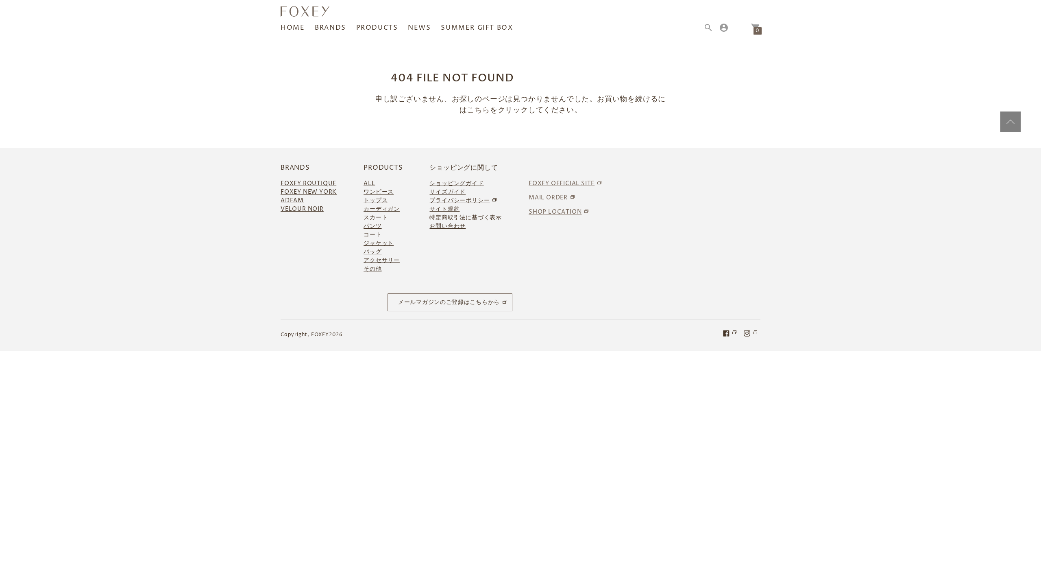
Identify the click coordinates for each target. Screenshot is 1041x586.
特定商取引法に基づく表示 (465, 217)
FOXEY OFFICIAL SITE (562, 183)
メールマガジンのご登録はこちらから (449, 302)
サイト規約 (444, 209)
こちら (478, 110)
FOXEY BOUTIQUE (308, 183)
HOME (293, 27)
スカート (376, 217)
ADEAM (292, 200)
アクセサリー (382, 260)
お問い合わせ (447, 226)
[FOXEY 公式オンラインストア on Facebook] (730, 332)
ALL (369, 183)
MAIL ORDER (548, 197)
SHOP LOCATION (555, 212)
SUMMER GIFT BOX (477, 27)
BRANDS (330, 27)
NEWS (419, 27)
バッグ (372, 252)
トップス (376, 200)
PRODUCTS (377, 27)
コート (372, 234)
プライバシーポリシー (459, 200)
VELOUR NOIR (302, 209)
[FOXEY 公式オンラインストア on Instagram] (751, 332)
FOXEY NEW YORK (309, 192)
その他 (372, 269)
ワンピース (379, 192)
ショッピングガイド (456, 183)
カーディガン (382, 209)
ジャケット (379, 243)
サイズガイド (447, 192)
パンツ (372, 226)
